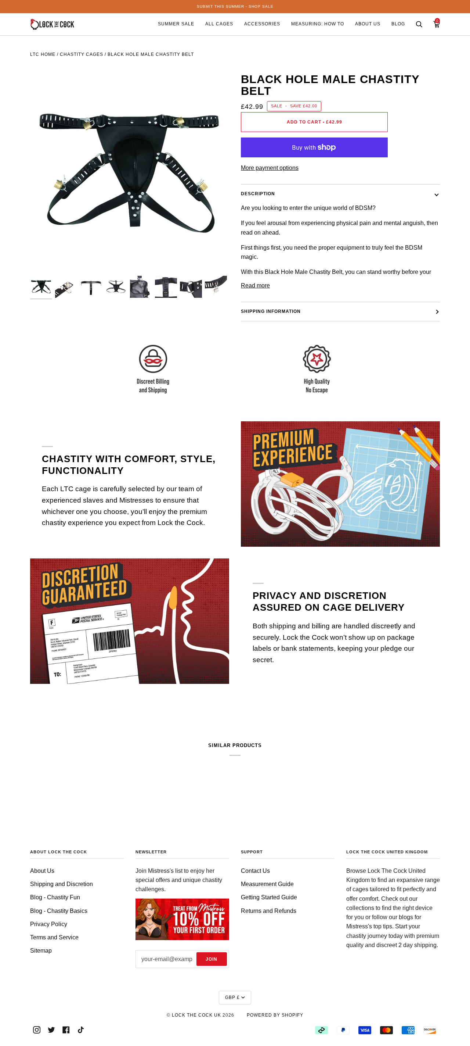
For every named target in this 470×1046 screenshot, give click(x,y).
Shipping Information (271, 311)
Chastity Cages (81, 54)
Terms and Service (54, 937)
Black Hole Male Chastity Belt (151, 54)
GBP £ (232, 997)
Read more (255, 285)
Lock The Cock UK (196, 1015)
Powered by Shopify (275, 1015)
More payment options (270, 168)
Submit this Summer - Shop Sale (235, 6)
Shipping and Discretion (61, 884)
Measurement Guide (267, 884)
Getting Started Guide (269, 897)
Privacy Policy (48, 924)
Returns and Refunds (268, 911)
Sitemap (41, 950)
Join (211, 959)
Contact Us (255, 871)
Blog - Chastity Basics (58, 911)
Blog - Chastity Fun (55, 897)
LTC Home (42, 54)
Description (258, 193)
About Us (42, 871)
